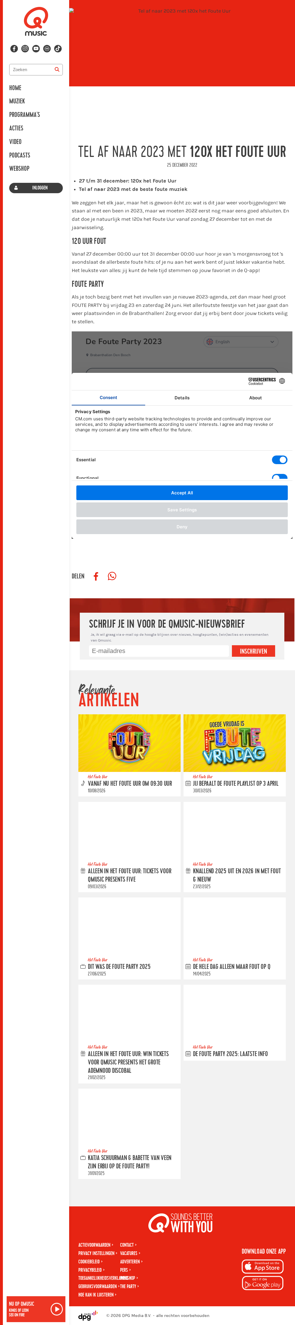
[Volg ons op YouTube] (36, 48)
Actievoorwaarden (94, 1245)
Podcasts (19, 155)
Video (15, 142)
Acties (16, 128)
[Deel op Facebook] (96, 576)
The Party (128, 1286)
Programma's (24, 115)
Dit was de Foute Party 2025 (119, 967)
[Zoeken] (57, 69)
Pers (124, 1270)
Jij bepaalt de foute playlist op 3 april (236, 783)
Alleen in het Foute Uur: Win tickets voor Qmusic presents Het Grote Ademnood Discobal (128, 1062)
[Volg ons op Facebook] (14, 48)
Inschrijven (253, 651)
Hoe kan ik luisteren (96, 1295)
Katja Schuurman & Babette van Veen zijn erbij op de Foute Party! (129, 1162)
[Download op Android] (263, 1284)
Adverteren (130, 1261)
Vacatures (128, 1253)
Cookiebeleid (89, 1261)
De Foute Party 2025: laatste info (230, 1054)
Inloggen (40, 188)
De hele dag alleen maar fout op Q (231, 967)
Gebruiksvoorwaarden (97, 1286)
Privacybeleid (90, 1270)
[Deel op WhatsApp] (112, 576)
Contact (127, 1245)
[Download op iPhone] (263, 1267)
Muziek (17, 101)
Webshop (19, 168)
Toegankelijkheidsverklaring (103, 1278)
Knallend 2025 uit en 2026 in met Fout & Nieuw (237, 875)
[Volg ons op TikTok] (58, 48)
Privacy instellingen (96, 1253)
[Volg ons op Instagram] (25, 48)
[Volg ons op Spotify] (47, 48)
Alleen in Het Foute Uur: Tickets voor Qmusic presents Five (129, 875)
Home (15, 88)
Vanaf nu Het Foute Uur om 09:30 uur (130, 783)
